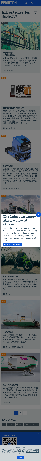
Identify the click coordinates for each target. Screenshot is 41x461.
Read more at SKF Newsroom (12, 244)
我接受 (20, 457)
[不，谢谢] (39, 453)
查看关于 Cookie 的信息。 (29, 453)
